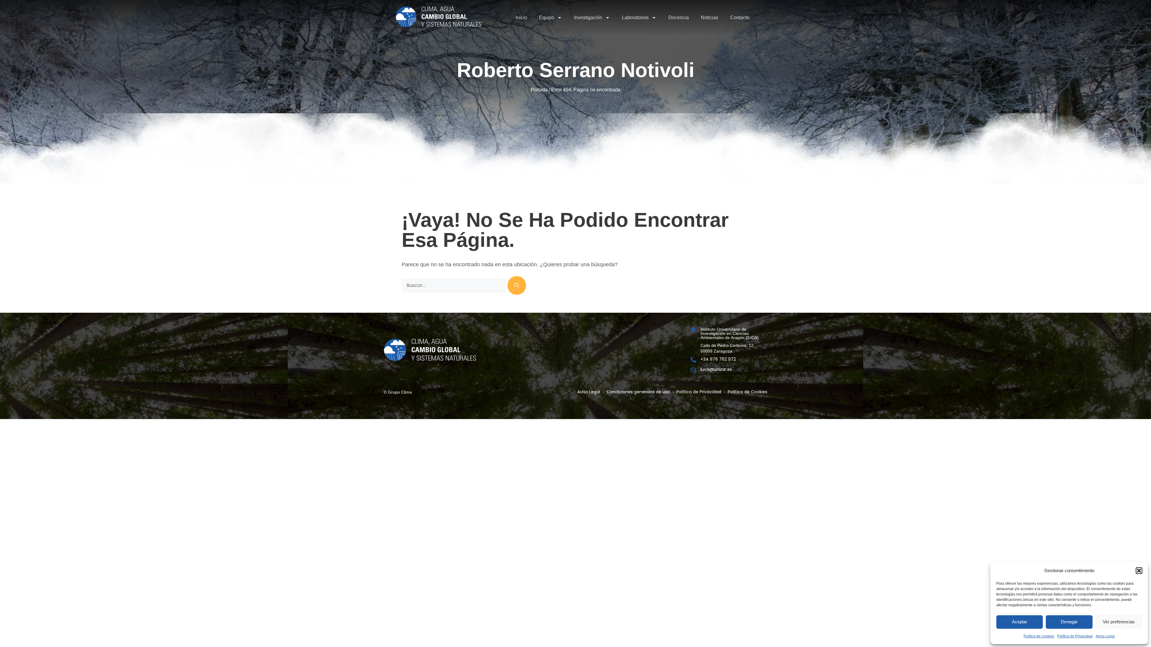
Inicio (521, 17)
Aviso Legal (1105, 636)
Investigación (588, 17)
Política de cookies (1039, 636)
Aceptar (1019, 621)
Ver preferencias (1119, 621)
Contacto (739, 17)
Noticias (709, 17)
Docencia (678, 17)
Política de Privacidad (1075, 636)
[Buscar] (516, 285)
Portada (539, 89)
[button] (1139, 571)
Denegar (1069, 621)
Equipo (546, 17)
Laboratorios (635, 17)
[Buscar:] (454, 285)
